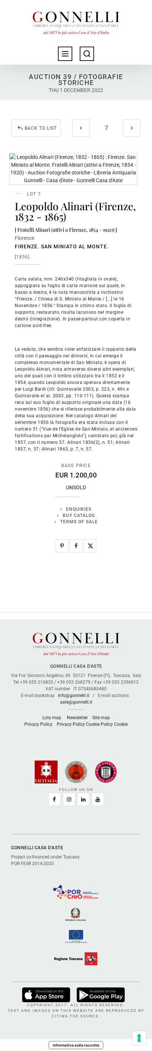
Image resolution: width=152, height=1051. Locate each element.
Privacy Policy (38, 724)
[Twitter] (90, 545)
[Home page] (76, 21)
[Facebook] (76, 545)
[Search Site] (87, 54)
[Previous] (81, 128)
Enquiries (78, 509)
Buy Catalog (79, 515)
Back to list (41, 128)
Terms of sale (79, 521)
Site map (101, 717)
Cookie (121, 724)
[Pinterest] (62, 545)
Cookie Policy (99, 724)
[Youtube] (97, 799)
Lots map (51, 717)
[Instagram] (69, 799)
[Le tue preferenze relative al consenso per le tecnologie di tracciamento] (139, 1038)
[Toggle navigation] (65, 54)
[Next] (132, 128)
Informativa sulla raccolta (76, 1045)
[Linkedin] (83, 799)
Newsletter (77, 717)
